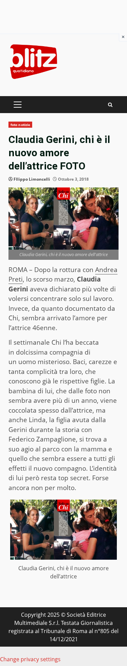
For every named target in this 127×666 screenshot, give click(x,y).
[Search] (110, 104)
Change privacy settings (30, 659)
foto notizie (20, 124)
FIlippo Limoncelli (32, 179)
